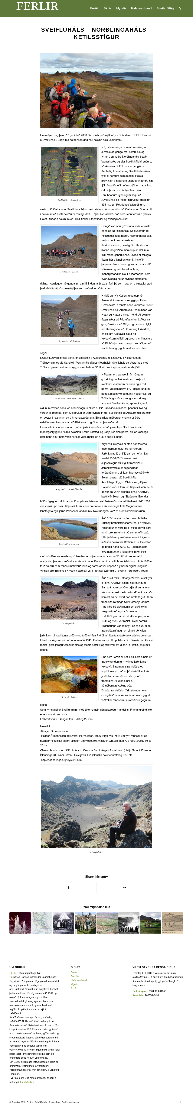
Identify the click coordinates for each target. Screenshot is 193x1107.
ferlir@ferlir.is (27, 1082)
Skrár (74, 988)
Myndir (74, 984)
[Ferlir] (37, 8)
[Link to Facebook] (181, 1102)
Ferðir (74, 972)
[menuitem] (94, 8)
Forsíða (75, 976)
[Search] (180, 8)
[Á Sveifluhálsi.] (96, 90)
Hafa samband (79, 980)
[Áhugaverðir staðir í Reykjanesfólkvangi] (20, 923)
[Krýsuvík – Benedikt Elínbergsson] (172, 923)
